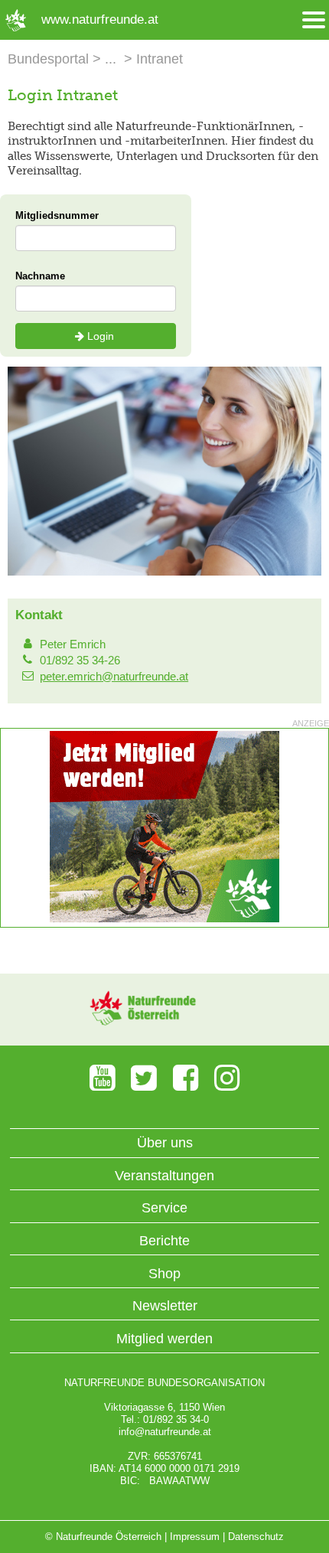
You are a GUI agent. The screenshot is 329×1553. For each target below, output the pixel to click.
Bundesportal (48, 59)
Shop (164, 1273)
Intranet (159, 59)
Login (100, 336)
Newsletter (164, 1305)
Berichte (164, 1240)
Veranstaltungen (164, 1175)
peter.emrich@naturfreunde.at (114, 676)
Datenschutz (256, 1536)
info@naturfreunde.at (165, 1431)
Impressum (195, 1536)
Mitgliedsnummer (57, 215)
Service (164, 1207)
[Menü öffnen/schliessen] (313, 20)
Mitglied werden (164, 1338)
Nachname (40, 276)
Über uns (165, 1142)
